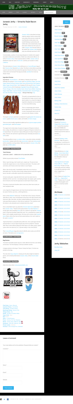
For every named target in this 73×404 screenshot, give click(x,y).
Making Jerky (58, 100)
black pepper (17, 124)
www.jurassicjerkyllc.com (21, 265)
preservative (6, 141)
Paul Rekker (22, 158)
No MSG (9, 313)
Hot (12, 320)
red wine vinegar (32, 118)
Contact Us (57, 110)
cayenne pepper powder (35, 122)
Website (5, 379)
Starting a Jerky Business (61, 103)
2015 (56, 232)
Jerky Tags (57, 42)
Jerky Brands (58, 32)
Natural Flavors (10, 83)
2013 (56, 238)
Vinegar (9, 89)
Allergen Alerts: (6, 311)
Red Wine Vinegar (12, 92)
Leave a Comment (23, 27)
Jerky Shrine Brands (60, 65)
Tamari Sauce (28, 89)
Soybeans (38, 89)
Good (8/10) (15, 306)
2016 (56, 228)
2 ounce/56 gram (32, 66)
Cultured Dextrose (7, 87)
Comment (6, 348)
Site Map (21, 399)
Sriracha (9, 320)
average (19, 233)
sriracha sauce (14, 118)
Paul (29, 208)
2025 (56, 198)
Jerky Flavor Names (60, 55)
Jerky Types (58, 49)
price (22, 233)
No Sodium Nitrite (15, 313)
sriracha (39, 210)
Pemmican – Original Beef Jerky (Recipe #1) (61, 124)
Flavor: (4, 320)
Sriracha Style (9, 68)
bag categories (14, 253)
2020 (56, 215)
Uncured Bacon (14, 79)
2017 (56, 225)
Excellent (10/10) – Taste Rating (11, 236)
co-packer (10, 218)
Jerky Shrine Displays (60, 68)
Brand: (4, 321)
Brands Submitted (59, 36)
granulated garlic (7, 124)
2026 (56, 195)
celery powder (37, 141)
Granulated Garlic (26, 90)
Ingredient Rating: (7, 306)
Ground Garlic (13, 85)
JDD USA (11, 323)
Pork (30, 81)
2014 (56, 235)
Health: (4, 313)
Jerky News (57, 81)
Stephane (18, 320)
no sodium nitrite (21, 139)
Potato (32, 87)
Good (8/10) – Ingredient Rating (11, 148)
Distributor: (5, 323)
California (5, 62)
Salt (19, 85)
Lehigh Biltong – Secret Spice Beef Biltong (61, 153)
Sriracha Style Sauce (20, 83)
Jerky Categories (59, 45)
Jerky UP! (57, 250)
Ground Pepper (35, 90)
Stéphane (12, 195)
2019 (9, 326)
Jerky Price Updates (60, 87)
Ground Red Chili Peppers (33, 83)
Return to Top (14, 399)
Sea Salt (26, 81)
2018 (56, 222)
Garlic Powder (36, 85)
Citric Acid (13, 89)
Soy (34, 92)
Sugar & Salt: (6, 315)
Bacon (10, 305)
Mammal (15, 305)
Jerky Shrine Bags (59, 62)
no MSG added (11, 144)
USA (20, 321)
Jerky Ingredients (36, 7)
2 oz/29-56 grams (11, 318)
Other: (4, 318)
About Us (57, 113)
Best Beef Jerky (58, 247)
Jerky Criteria (58, 91)
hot (3, 131)
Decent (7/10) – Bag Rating (10, 261)
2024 (56, 201)
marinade (10, 117)
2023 (56, 205)
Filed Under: (6, 305)
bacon (18, 68)
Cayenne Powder (17, 90)
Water (33, 81)
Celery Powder (18, 81)
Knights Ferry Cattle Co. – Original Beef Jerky (62, 163)
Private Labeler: (7, 324)
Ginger (19, 92)
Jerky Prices (58, 84)
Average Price (14, 326)
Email (5, 372)
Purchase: (5, 326)
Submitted (20, 326)
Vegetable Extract (25, 87)
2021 (56, 211)
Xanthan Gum (20, 89)
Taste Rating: (6, 308)
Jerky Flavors (58, 52)
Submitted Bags (59, 39)
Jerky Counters (58, 29)
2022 (56, 208)
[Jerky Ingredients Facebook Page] (58, 2)
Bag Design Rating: (7, 310)
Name (5, 365)
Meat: (4, 316)
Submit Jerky (58, 107)
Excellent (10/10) (14, 308)
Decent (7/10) (16, 310)
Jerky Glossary (58, 94)
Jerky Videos (58, 97)
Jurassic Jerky (25, 34)
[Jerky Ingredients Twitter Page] (57, 2)
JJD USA (20, 60)
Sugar (4, 83)
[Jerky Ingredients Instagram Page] (60, 1)
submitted (28, 71)
